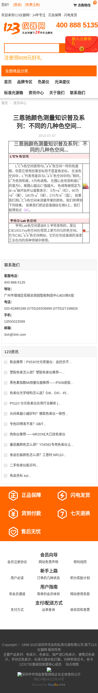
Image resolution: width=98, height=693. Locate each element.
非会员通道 (17, 594)
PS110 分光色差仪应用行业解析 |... (35, 403)
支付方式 (17, 610)
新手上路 (49, 571)
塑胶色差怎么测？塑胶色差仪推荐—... (37, 372)
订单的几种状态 (48, 578)
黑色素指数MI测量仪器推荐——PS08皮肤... (41, 383)
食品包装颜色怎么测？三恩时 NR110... (38, 455)
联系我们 (77, 92)
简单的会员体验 (48, 594)
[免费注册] (32, 5)
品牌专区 (24, 82)
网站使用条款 (80, 594)
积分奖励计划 (80, 578)
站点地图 (72, 664)
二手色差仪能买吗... (24, 465)
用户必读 (17, 578)
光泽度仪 (62, 82)
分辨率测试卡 (73, 659)
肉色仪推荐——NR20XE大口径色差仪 (37, 434)
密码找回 (80, 562)
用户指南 (49, 587)
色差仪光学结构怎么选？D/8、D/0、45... (39, 393)
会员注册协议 (17, 562)
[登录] (17, 5)
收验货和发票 (80, 610)
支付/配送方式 (49, 603)
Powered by (45, 684)
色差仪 (43, 82)
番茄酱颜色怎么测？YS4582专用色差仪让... (41, 445)
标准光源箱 (13, 92)
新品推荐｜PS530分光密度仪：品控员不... (40, 362)
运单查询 (48, 610)
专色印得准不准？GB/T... (27, 424)
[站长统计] (49, 669)
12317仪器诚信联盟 (33, 664)
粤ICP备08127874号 (49, 679)
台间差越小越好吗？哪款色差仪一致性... (39, 414)
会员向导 (49, 555)
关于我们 (57, 92)
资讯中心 (36, 92)
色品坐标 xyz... (20, 476)
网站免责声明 (48, 562)
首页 (8, 82)
